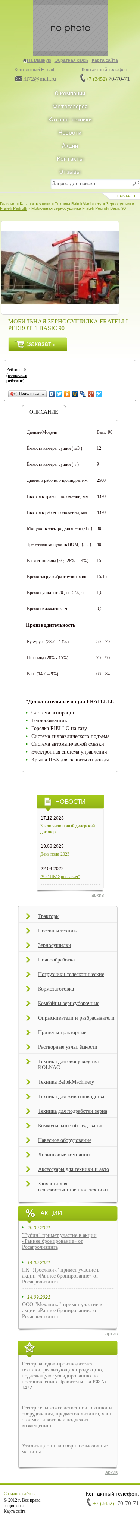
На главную (39, 60)
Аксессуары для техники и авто (73, 1169)
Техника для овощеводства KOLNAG (68, 1064)
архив (111, 1333)
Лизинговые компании (64, 1155)
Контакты (70, 158)
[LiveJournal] (83, 394)
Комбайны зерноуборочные (68, 1003)
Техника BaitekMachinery (66, 1082)
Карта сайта (105, 60)
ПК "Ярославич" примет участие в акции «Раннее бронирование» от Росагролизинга (61, 1276)
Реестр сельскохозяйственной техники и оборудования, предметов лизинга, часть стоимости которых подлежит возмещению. (67, 1416)
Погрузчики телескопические (71, 974)
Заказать (41, 344)
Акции (70, 145)
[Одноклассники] (67, 394)
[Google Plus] (91, 394)
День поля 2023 (54, 854)
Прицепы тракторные (62, 1032)
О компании (70, 93)
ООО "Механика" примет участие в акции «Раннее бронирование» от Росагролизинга (62, 1310)
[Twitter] (59, 394)
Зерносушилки (54, 945)
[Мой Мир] (75, 394)
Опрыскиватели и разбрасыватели (76, 1018)
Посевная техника (58, 931)
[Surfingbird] (99, 394)
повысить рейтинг (16, 378)
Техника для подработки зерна (72, 1111)
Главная (7, 204)
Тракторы (48, 916)
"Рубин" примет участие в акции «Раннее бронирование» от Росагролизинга (59, 1241)
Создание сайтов (19, 1493)
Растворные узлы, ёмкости (67, 1047)
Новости (70, 132)
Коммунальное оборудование (70, 1125)
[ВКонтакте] (52, 394)
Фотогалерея (70, 106)
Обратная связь (71, 60)
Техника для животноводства (71, 1096)
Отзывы (70, 171)
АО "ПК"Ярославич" (60, 876)
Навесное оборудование (64, 1140)
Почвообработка (56, 960)
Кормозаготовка (56, 989)
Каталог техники (70, 119)
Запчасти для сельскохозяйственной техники (73, 1187)
